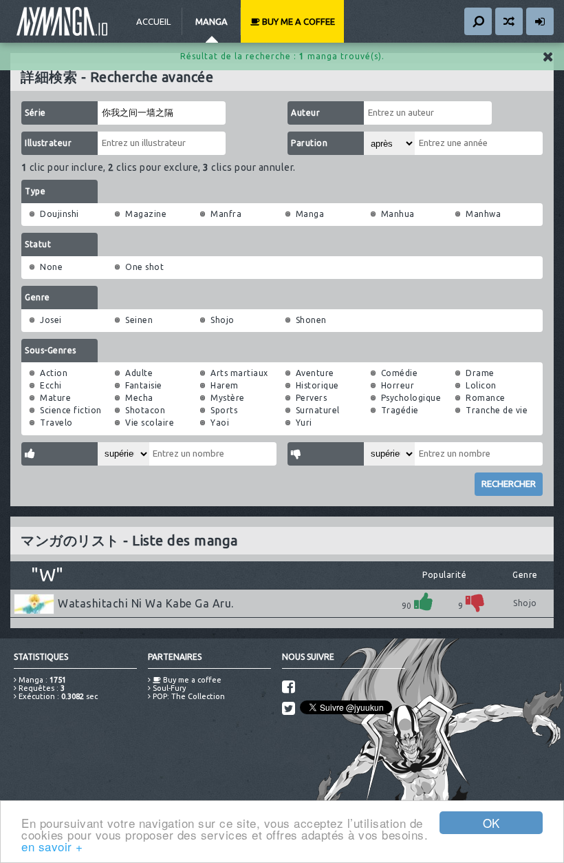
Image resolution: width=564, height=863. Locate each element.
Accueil (153, 21)
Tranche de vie (497, 410)
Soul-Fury (168, 688)
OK (491, 822)
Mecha (139, 397)
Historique (317, 385)
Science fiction (71, 410)
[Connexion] (540, 21)
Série (35, 112)
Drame (480, 372)
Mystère (227, 397)
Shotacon (145, 410)
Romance (486, 397)
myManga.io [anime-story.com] (61, 21)
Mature (55, 397)
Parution (309, 142)
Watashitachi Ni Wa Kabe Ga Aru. (146, 603)
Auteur (305, 112)
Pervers (311, 397)
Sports (223, 410)
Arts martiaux (239, 372)
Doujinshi (59, 213)
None (51, 266)
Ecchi (51, 385)
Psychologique (411, 397)
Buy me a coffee (297, 21)
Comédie (399, 372)
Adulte (139, 372)
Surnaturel (318, 410)
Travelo (56, 422)
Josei (51, 319)
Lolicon (481, 385)
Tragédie (400, 410)
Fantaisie (143, 385)
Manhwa (483, 213)
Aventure (315, 372)
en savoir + (52, 846)
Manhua (398, 213)
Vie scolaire (149, 422)
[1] (423, 602)
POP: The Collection (188, 696)
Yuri (304, 422)
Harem (224, 385)
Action (53, 372)
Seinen (139, 319)
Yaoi (219, 422)
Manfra (225, 213)
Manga (211, 21)
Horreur (398, 385)
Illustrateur (48, 142)
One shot (144, 266)
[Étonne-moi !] (509, 21)
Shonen (311, 319)
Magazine (145, 213)
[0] (475, 602)
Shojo (222, 319)
